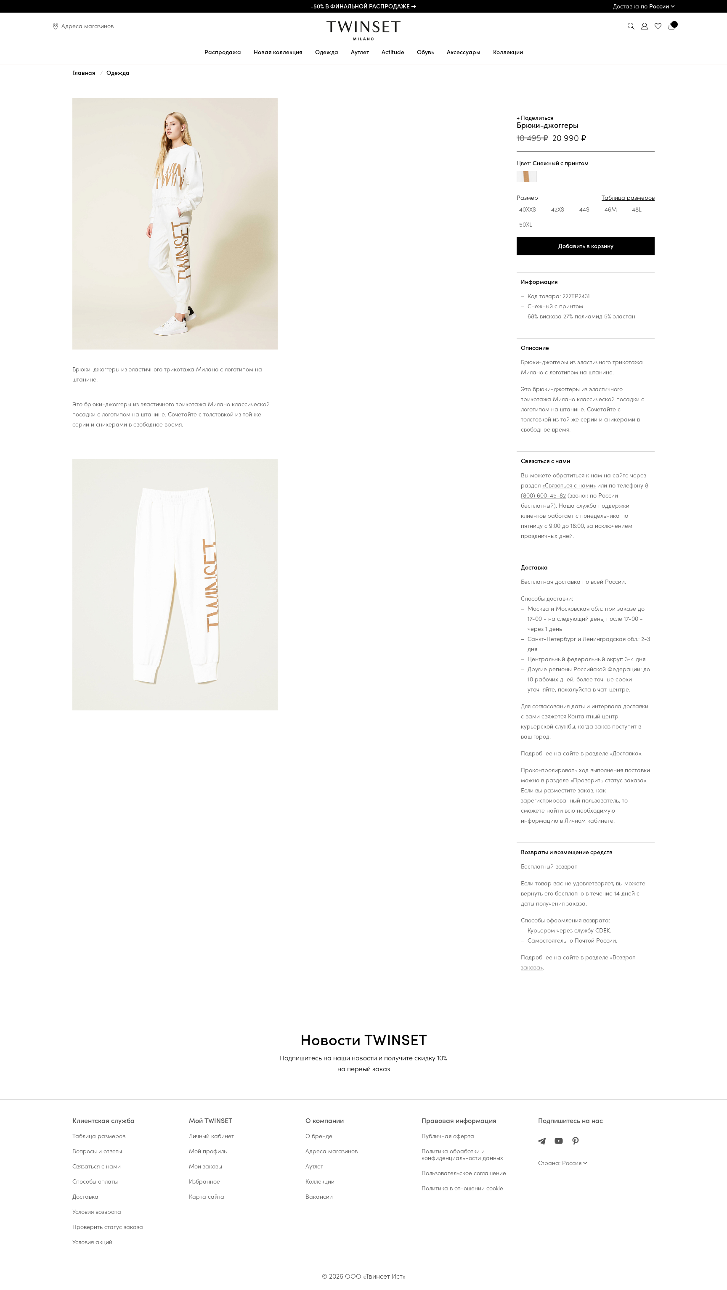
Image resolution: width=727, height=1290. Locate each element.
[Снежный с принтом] (527, 177)
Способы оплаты (95, 1181)
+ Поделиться (535, 118)
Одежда (326, 52)
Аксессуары (463, 52)
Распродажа (222, 52)
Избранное (204, 1181)
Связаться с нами (545, 461)
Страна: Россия (559, 1163)
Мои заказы (205, 1166)
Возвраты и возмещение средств (567, 852)
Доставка (534, 567)
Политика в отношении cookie (462, 1188)
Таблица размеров (628, 198)
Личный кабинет (211, 1136)
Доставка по (641, 6)
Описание (535, 348)
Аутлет (360, 52)
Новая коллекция (278, 52)
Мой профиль (208, 1151)
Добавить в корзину (585, 246)
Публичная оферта (448, 1136)
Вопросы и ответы (97, 1151)
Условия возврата (96, 1212)
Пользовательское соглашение (464, 1173)
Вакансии (319, 1196)
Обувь (425, 52)
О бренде (318, 1136)
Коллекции (508, 52)
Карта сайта (206, 1196)
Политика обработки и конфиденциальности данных (462, 1154)
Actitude (393, 52)
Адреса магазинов (87, 26)
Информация (539, 282)
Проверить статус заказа (107, 1227)
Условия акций (92, 1242)
